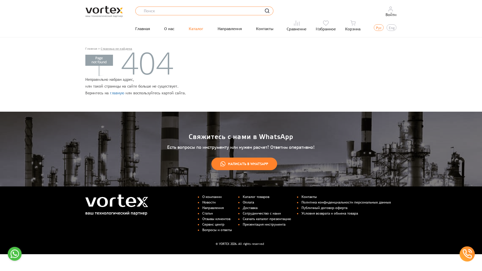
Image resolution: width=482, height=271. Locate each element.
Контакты (264, 29)
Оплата (248, 202)
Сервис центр (213, 224)
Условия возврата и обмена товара (330, 213)
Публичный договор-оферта (324, 208)
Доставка (250, 208)
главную (117, 93)
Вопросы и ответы (217, 230)
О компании (212, 197)
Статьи (207, 213)
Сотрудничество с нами (262, 213)
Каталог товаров (256, 197)
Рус (379, 28)
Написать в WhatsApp (248, 164)
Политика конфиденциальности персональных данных (346, 202)
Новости (209, 202)
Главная (142, 29)
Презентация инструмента (264, 224)
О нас (169, 29)
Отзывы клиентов (216, 219)
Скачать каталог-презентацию (267, 219)
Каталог (196, 29)
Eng (392, 28)
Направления (230, 29)
